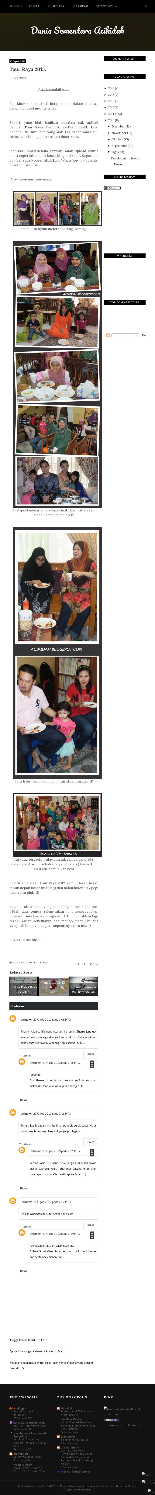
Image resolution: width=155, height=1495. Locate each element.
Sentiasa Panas (71, 1419)
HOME (17, 6)
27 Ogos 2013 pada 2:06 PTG (52, 1019)
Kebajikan (80, 6)
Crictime (86, 1489)
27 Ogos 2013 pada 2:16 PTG (52, 1113)
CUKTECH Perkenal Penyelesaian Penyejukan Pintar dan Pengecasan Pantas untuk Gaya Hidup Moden (77, 1457)
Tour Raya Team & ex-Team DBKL (56, 127)
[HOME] (147, 1475)
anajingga (19, 1408)
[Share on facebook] (84, 964)
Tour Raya (42, 962)
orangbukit (20, 1453)
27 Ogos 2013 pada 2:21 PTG (61, 1151)
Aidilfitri (23, 962)
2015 (111, 107)
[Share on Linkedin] (97, 964)
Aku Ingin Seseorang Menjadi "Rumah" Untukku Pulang (29, 1443)
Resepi (34, 6)
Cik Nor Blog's (70, 1447)
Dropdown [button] (105, 6)
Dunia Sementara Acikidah (77, 30)
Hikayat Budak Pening (75, 1471)
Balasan (27, 1056)
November (119, 133)
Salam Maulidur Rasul (27, 1456)
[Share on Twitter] (90, 964)
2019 (111, 88)
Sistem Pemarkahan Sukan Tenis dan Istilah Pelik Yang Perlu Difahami (78, 1425)
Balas (90, 1053)
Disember (118, 126)
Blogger (136, 1425)
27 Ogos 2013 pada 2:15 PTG (61, 1062)
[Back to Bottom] (151, 1492)
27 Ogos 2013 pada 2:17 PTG (52, 1202)
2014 (111, 114)
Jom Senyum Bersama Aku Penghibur (30, 1435)
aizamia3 (66, 1408)
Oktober (117, 139)
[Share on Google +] (79, 964)
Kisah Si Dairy (22, 1464)
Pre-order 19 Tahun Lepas (77, 1411)
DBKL (32, 962)
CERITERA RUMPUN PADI (29, 1425)
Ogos (115, 152)
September (119, 146)
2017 (111, 94)
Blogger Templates (97, 1486)
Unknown (26, 1019)
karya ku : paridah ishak (29, 1422)
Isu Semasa (55, 6)
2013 (15, 962)
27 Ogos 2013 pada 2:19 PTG (61, 1233)
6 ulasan (21, 77)
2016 (111, 101)
